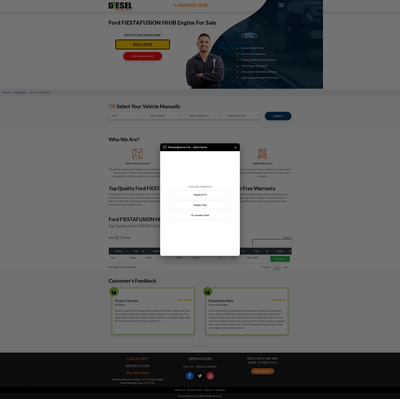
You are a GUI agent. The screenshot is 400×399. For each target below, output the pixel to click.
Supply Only (200, 204)
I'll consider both (200, 215)
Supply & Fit (200, 194)
